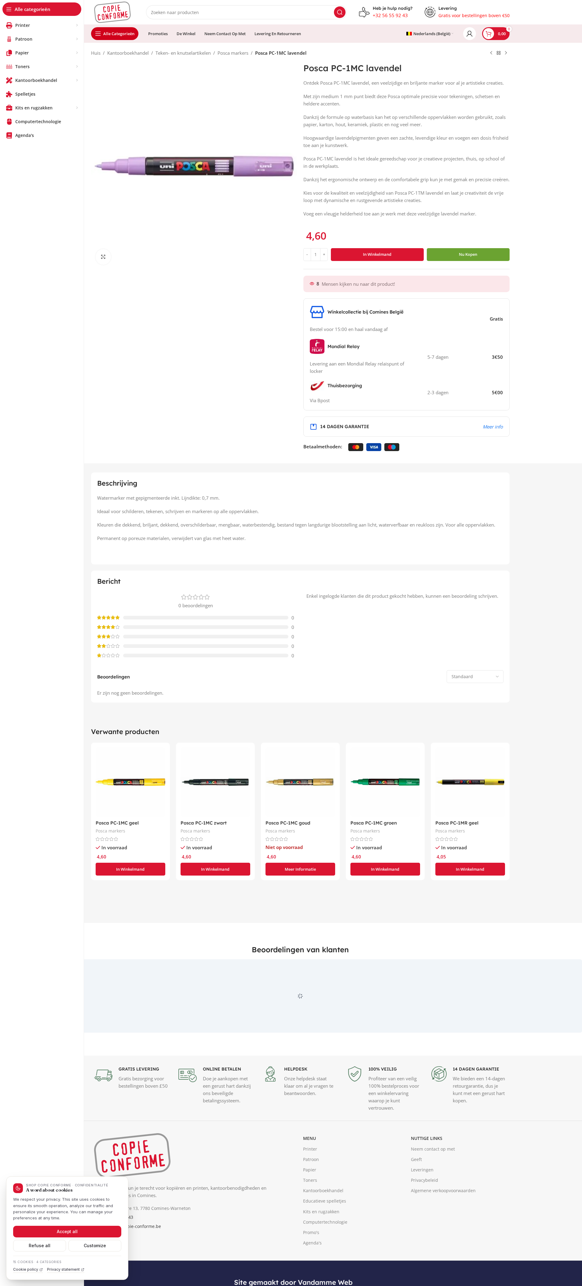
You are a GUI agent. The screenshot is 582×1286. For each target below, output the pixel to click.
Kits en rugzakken (321, 1240)
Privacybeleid (424, 1208)
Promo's (311, 1260)
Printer (310, 1177)
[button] (130, 869)
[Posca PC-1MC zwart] (215, 782)
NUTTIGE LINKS (426, 1167)
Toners (310, 1208)
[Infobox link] (385, 12)
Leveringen (422, 1198)
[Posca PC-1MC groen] (385, 782)
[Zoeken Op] (340, 12)
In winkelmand (377, 254)
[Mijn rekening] (469, 34)
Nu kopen (468, 254)
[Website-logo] (112, 12)
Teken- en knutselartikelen (183, 53)
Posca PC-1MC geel (117, 823)
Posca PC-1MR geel (456, 823)
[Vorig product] (491, 53)
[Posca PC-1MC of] (300, 782)
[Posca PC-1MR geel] (470, 782)
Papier (309, 1198)
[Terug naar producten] (498, 53)
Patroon (311, 1187)
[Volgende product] (506, 53)
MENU (309, 1167)
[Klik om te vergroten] (103, 256)
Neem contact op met (433, 1177)
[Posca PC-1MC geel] (130, 782)
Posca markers (233, 53)
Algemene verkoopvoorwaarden (443, 1219)
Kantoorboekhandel (128, 53)
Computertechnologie (325, 1250)
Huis (96, 53)
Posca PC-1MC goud (287, 823)
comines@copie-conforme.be (131, 1254)
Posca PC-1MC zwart (204, 823)
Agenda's (312, 1271)
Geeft (416, 1187)
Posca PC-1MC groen (373, 823)
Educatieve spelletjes (324, 1229)
